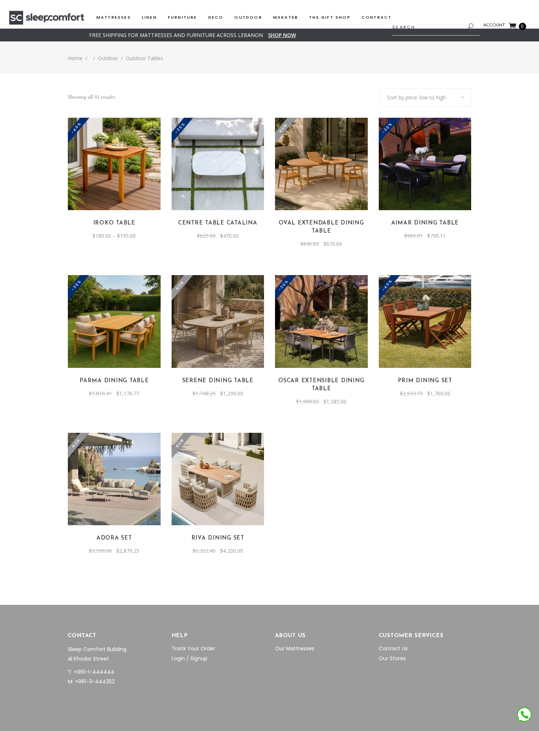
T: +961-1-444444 (91, 672)
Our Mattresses (294, 648)
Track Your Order (193, 648)
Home (75, 58)
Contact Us (393, 648)
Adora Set (114, 538)
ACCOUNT (494, 25)
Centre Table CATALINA (217, 223)
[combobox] (425, 97)
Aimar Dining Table (425, 223)
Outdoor (108, 58)
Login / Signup (190, 658)
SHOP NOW (282, 35)
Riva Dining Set (217, 538)
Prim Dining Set (425, 381)
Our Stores (392, 658)
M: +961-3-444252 (91, 681)
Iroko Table (114, 223)
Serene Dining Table (217, 381)
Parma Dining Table (114, 381)
